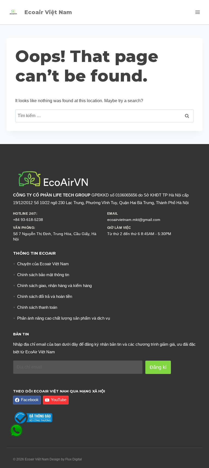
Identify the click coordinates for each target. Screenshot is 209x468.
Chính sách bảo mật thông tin (43, 274)
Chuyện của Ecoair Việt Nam (43, 263)
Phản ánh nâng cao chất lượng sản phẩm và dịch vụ (63, 318)
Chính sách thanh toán (37, 307)
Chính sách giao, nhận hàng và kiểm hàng (54, 285)
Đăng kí (158, 367)
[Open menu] (197, 12)
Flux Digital (73, 459)
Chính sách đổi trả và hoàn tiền (44, 296)
